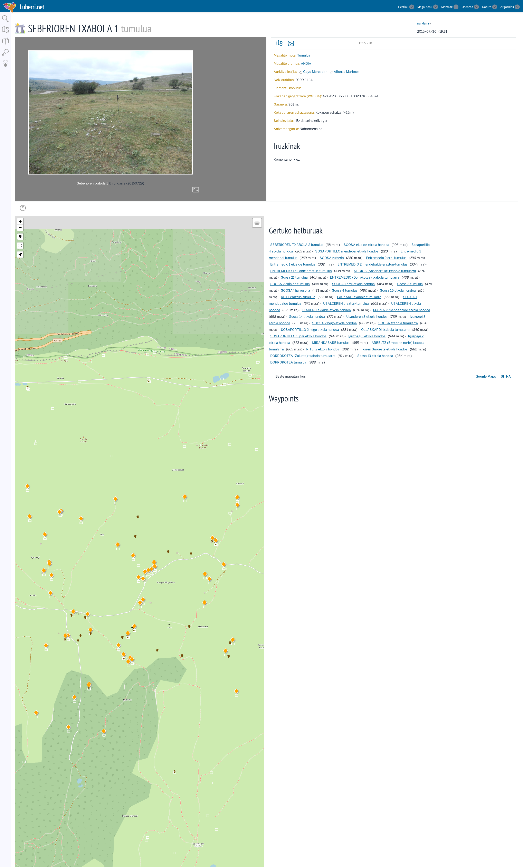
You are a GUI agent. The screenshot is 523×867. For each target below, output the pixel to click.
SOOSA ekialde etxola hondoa (366, 245)
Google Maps (486, 376)
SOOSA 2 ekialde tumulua (290, 284)
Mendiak (447, 7)
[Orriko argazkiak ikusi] (291, 43)
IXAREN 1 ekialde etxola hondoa (326, 310)
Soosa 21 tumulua (294, 277)
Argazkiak (507, 7)
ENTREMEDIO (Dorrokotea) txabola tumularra (364, 277)
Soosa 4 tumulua (345, 290)
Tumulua (303, 55)
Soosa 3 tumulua (410, 284)
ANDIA (306, 63)
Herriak (403, 7)
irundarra (423, 23)
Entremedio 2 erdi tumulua (386, 258)
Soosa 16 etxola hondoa (398, 290)
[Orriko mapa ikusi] (279, 43)
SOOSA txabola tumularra (398, 323)
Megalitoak (424, 7)
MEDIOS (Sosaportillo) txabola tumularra (385, 271)
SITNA (506, 376)
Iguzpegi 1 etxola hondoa (367, 336)
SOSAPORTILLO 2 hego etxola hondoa (310, 330)
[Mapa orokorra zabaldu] (5, 33)
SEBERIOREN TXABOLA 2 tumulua (296, 245)
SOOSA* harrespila (295, 290)
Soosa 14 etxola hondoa (307, 317)
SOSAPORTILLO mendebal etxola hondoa (347, 251)
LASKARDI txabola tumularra (359, 297)
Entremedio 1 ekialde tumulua (292, 264)
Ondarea (467, 7)
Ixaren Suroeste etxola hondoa (385, 349)
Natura (486, 7)
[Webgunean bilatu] (5, 22)
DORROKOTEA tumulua (288, 362)
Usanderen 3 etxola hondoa (367, 317)
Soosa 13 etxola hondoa (375, 356)
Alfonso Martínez (346, 72)
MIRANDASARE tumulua (331, 343)
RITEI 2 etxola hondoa (322, 349)
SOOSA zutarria (332, 258)
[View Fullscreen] (20, 245)
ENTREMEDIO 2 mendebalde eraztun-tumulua (372, 264)
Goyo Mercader (315, 72)
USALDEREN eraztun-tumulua (346, 303)
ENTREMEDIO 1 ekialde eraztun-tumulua (301, 271)
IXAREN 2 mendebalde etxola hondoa (401, 310)
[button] (138, 578)
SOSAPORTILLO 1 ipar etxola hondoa (298, 336)
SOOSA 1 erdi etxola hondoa (353, 284)
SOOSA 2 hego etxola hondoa (334, 323)
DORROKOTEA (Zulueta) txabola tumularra (302, 356)
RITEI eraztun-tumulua (298, 297)
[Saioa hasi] (5, 56)
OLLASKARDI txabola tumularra (385, 330)
